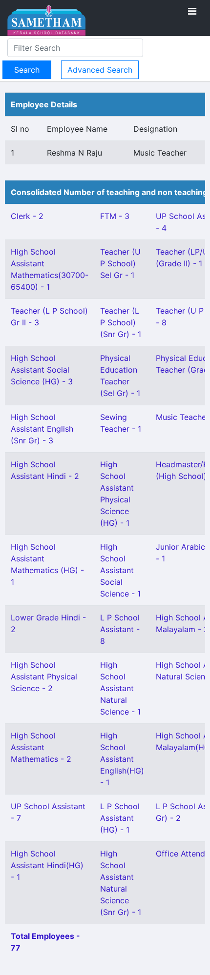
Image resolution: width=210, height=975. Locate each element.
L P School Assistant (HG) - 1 (120, 818)
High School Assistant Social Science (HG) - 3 (42, 369)
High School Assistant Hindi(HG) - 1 (47, 865)
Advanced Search (99, 70)
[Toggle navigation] (192, 11)
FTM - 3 (114, 216)
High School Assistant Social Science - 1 (120, 570)
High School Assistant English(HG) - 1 (122, 759)
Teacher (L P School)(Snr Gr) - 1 (120, 322)
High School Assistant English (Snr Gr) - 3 (42, 428)
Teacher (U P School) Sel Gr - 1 (120, 263)
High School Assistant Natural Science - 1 (120, 688)
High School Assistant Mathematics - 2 (41, 747)
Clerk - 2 (27, 216)
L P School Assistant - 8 (120, 629)
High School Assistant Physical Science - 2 (44, 676)
